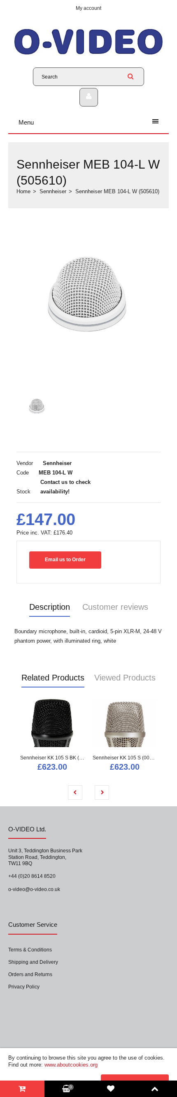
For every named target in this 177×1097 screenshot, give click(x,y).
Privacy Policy (24, 987)
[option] (88, 301)
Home (23, 191)
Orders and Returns (30, 974)
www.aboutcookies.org (71, 1065)
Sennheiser (53, 191)
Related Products (52, 677)
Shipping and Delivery (33, 962)
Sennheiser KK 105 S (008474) (128, 758)
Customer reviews (115, 606)
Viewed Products (125, 677)
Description (49, 606)
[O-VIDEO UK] (88, 54)
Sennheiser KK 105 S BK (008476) (59, 758)
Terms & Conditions (30, 950)
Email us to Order (65, 559)
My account (88, 8)
